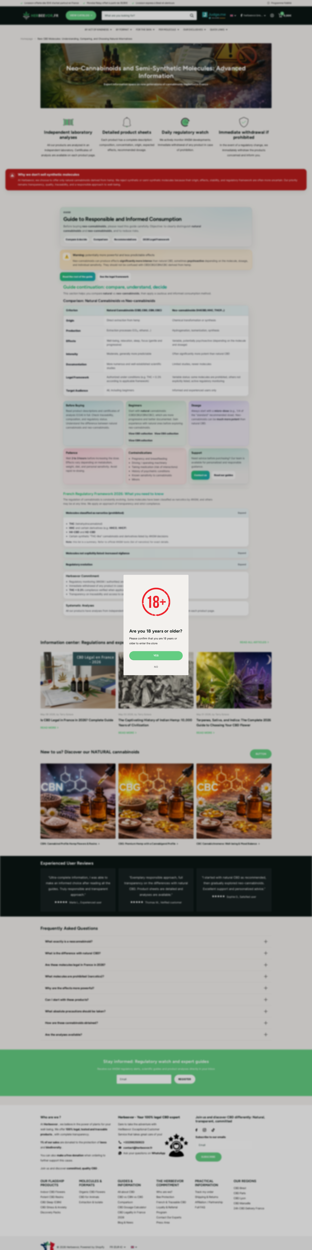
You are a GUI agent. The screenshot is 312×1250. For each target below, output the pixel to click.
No (156, 667)
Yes (156, 655)
